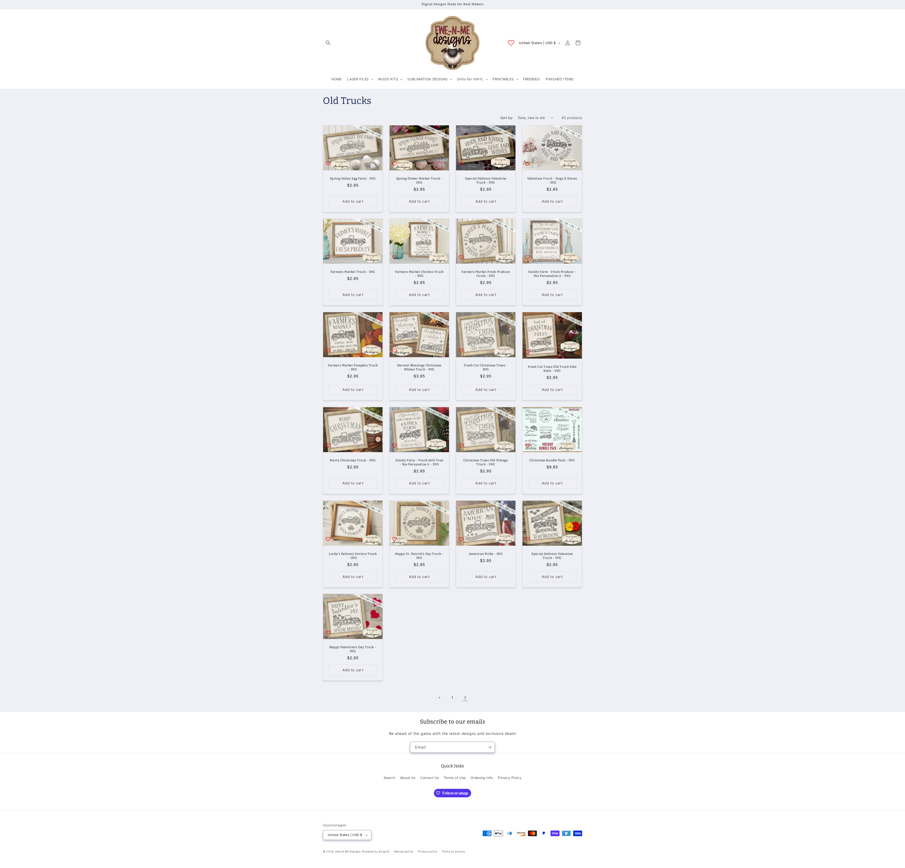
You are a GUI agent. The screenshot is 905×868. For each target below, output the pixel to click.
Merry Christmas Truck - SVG (353, 460)
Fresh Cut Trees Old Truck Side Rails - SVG (552, 369)
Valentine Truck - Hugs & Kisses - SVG (552, 180)
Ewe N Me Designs (348, 851)
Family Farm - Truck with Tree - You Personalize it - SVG (419, 462)
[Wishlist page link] (511, 43)
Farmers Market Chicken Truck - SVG (419, 274)
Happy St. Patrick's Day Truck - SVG (419, 556)
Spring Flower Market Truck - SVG (419, 180)
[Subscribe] (489, 747)
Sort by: (506, 118)
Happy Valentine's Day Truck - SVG (352, 649)
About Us (407, 778)
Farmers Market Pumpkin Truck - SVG (353, 367)
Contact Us (429, 778)
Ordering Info (482, 778)
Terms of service (453, 851)
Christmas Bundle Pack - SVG (552, 460)
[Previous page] (440, 697)
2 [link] (465, 697)
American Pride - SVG (486, 554)
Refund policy (403, 851)
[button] (328, 43)
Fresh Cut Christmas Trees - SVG (485, 367)
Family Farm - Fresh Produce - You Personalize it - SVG (552, 274)
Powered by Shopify (376, 851)
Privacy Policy (509, 778)
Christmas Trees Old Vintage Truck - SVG (485, 462)
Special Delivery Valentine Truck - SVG (485, 180)
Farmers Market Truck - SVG (352, 272)
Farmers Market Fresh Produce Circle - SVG (485, 274)
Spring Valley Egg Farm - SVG (353, 178)
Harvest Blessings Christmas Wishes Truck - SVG (419, 367)
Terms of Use (455, 778)
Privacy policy (427, 851)
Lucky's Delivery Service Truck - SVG (353, 556)
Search (389, 778)
